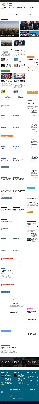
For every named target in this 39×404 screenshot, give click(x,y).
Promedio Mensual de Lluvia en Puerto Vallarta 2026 (34, 142)
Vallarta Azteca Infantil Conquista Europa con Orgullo (9, 59)
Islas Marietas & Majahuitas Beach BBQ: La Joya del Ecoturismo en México (6, 179)
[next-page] (3, 101)
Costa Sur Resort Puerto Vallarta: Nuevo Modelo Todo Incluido (6, 148)
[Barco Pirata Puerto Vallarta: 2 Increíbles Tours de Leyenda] (3, 65)
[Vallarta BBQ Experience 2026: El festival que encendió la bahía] (16, 96)
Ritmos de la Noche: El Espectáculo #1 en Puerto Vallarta (21, 383)
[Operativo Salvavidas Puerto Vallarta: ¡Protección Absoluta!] (16, 262)
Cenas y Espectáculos (4, 219)
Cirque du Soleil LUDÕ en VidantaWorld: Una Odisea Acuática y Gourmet (19, 210)
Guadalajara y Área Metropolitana (6, 34)
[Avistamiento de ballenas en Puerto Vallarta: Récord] (10, 339)
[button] (37, 12)
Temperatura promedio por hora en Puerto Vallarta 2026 (34, 171)
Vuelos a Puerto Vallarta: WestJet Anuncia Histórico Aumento (18, 117)
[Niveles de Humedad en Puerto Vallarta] (28, 111)
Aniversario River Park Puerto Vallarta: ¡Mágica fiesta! (22, 65)
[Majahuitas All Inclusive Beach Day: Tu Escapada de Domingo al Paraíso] (7, 185)
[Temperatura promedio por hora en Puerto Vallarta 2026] (28, 171)
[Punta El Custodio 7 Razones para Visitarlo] (5, 297)
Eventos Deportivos (16, 78)
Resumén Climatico (29, 100)
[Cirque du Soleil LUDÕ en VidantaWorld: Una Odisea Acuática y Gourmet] (19, 204)
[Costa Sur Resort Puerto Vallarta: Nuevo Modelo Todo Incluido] (7, 142)
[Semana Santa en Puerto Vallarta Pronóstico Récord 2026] (7, 154)
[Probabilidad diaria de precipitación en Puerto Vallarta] (28, 125)
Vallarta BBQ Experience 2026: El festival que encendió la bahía (21, 96)
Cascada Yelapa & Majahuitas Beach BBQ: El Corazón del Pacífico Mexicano (19, 179)
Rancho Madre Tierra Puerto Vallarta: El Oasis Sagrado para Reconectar (8, 383)
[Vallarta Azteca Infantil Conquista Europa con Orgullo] (24, 34)
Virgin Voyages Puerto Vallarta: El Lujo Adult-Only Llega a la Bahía (18, 148)
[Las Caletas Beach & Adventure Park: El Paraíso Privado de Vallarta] (19, 185)
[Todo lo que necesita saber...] (8, 4)
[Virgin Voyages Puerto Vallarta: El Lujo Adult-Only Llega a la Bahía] (19, 142)
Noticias (15, 158)
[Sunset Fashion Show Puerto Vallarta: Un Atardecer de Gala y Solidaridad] (16, 91)
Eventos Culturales (3, 78)
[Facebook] (35, 1)
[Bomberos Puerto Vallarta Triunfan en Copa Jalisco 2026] (29, 25)
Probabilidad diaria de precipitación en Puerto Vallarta (34, 125)
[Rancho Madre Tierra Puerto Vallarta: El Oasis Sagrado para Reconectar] (3, 91)
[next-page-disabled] (3, 224)
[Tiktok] (37, 1)
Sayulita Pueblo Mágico (14, 312)
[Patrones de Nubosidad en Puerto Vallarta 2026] (28, 157)
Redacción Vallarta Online (5, 49)
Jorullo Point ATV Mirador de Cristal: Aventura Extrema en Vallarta (6, 240)
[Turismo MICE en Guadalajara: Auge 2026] (9, 29)
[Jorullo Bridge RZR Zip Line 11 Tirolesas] (7, 247)
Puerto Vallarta (3, 115)
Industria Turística (16, 115)
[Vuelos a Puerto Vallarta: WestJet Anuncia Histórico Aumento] (34, 34)
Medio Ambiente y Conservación (5, 345)
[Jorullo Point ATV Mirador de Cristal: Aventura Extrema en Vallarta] (7, 235)
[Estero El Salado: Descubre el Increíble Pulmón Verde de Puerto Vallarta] (23, 335)
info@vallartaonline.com (19, 398)
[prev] (35, 19)
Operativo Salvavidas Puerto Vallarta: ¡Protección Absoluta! (21, 262)
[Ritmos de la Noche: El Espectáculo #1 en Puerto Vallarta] (7, 216)
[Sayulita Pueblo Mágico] (5, 315)
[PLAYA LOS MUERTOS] (5, 306)
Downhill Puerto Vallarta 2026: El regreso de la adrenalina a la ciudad (19, 81)
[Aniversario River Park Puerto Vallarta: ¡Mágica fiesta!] (16, 65)
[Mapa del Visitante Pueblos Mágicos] (19, 124)
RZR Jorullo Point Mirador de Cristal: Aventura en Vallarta (18, 240)
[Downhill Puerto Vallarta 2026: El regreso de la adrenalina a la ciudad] (19, 76)
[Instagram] (36, 1)
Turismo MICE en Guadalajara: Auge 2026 (15, 19)
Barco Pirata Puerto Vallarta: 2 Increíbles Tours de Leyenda (8, 65)
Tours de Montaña (3, 238)
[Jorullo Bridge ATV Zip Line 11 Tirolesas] (19, 247)
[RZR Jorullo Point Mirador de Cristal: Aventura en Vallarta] (19, 235)
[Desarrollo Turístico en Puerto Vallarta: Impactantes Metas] (19, 154)
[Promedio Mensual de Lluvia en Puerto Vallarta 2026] (28, 142)
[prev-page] (1, 101)
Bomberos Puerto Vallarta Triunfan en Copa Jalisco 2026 (19, 48)
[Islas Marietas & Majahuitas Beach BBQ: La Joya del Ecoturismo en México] (7, 173)
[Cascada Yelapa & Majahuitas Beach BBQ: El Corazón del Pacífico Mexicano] (19, 173)
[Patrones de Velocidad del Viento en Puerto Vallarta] (32, 98)
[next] (37, 19)
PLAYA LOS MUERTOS (14, 303)
